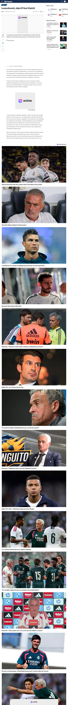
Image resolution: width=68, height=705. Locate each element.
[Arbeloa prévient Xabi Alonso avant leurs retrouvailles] (63, 38)
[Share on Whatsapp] (3, 46)
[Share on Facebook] (39, 11)
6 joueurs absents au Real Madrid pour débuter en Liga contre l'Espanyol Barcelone (53, 46)
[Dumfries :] (63, 32)
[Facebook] (52, 10)
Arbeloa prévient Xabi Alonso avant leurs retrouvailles (51, 38)
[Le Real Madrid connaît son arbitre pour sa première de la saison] (63, 24)
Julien (2, 11)
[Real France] (9, 1)
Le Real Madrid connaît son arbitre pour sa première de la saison (53, 24)
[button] (2, 1)
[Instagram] (52, 15)
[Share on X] (41, 11)
